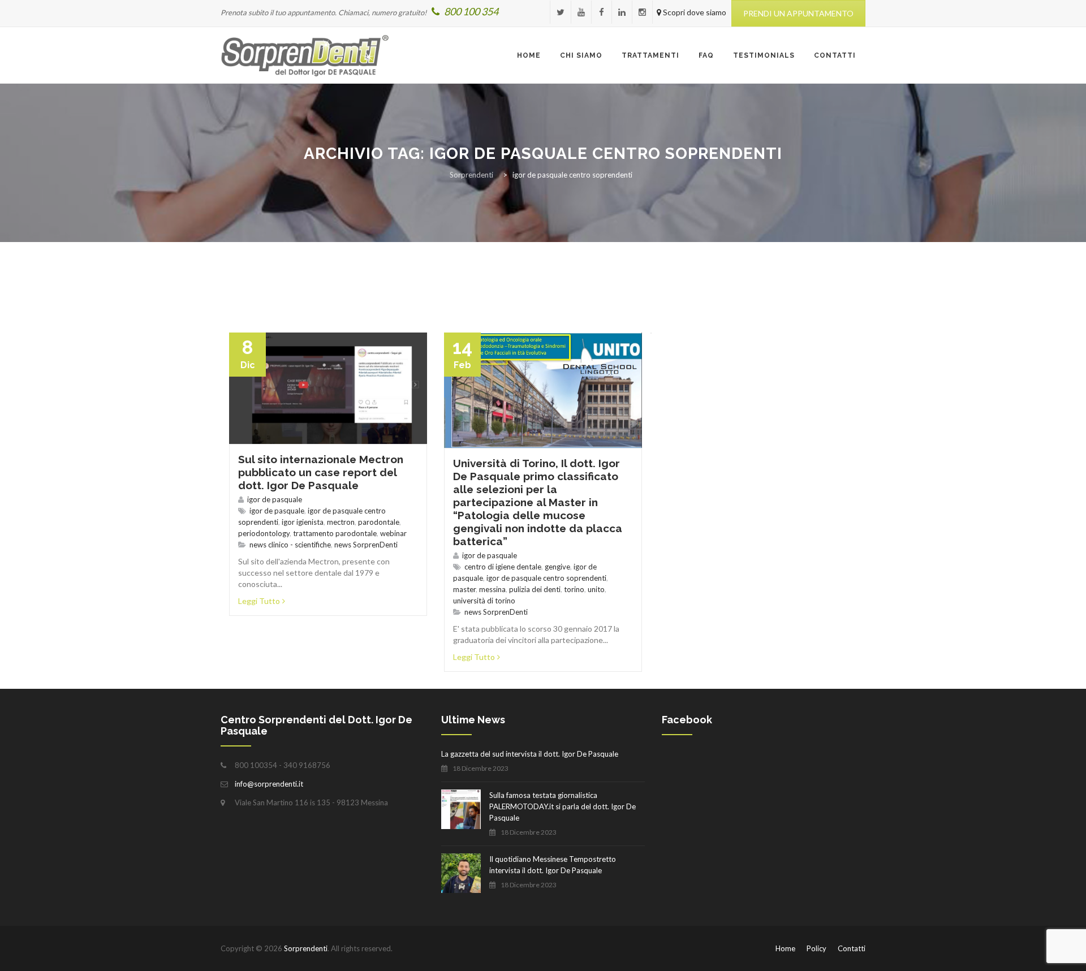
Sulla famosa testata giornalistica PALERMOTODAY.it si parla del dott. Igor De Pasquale (562, 806)
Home (529, 55)
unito (596, 589)
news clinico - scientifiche (290, 544)
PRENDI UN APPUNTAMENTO (798, 13)
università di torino (484, 600)
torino (574, 589)
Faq (706, 55)
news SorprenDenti (366, 544)
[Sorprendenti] (305, 55)
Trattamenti (650, 55)
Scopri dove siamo (693, 12)
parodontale (378, 522)
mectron (341, 522)
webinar (393, 533)
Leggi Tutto (259, 601)
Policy (816, 948)
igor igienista (303, 522)
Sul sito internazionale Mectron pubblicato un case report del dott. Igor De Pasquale (320, 472)
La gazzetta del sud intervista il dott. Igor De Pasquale (529, 753)
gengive (557, 566)
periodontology (264, 533)
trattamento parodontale (335, 533)
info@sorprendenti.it (269, 783)
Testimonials (764, 55)
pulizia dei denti (535, 589)
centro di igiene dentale (502, 566)
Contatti (835, 55)
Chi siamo (581, 55)
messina (492, 589)
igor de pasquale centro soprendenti (546, 577)
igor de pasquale (274, 499)
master (464, 589)
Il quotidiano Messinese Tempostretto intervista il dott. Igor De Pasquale (552, 865)
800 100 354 (470, 11)
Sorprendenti (305, 948)
